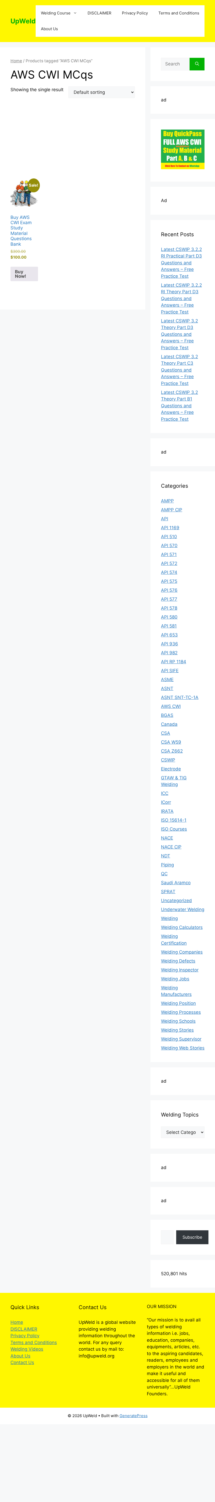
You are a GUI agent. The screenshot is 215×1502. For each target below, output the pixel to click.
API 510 (169, 536)
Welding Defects (178, 961)
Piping (167, 864)
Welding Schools (178, 1021)
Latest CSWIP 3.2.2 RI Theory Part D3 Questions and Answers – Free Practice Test (181, 298)
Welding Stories (177, 1030)
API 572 (169, 563)
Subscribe (192, 1237)
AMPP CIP (171, 509)
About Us (49, 28)
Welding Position (178, 1003)
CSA (165, 733)
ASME (167, 679)
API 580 (169, 617)
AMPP (167, 500)
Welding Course (56, 13)
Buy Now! (20, 274)
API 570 (169, 545)
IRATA (167, 811)
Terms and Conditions (178, 13)
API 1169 (170, 527)
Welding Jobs (175, 978)
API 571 (169, 554)
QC (164, 873)
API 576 (169, 590)
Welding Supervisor (181, 1039)
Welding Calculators (182, 927)
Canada (169, 724)
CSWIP (168, 760)
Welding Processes (181, 1012)
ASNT (167, 688)
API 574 (169, 572)
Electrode (171, 768)
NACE (167, 838)
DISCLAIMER (99, 13)
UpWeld (23, 21)
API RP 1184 (173, 661)
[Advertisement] (72, 141)
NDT (165, 855)
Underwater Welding (182, 909)
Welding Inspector (179, 970)
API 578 (169, 608)
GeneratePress (134, 1415)
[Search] (197, 64)
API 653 (169, 634)
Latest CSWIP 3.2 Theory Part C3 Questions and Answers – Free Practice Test (179, 370)
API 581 (169, 626)
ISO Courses (174, 829)
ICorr (166, 802)
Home (16, 60)
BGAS (167, 715)
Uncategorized (176, 900)
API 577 (169, 599)
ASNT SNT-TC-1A (179, 697)
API (164, 518)
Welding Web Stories (183, 1048)
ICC (164, 793)
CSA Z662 (172, 751)
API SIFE (170, 670)
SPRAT (168, 891)
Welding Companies (182, 952)
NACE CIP (171, 847)
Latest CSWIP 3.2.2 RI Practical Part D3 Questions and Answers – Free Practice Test (181, 263)
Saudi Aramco (176, 882)
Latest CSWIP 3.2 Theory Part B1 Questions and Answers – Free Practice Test (179, 406)
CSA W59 (171, 742)
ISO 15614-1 (173, 820)
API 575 (169, 581)
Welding (169, 918)
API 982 (169, 652)
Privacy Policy (135, 13)
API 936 (169, 643)
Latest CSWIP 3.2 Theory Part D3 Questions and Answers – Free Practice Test (179, 334)
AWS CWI (171, 706)
